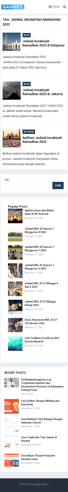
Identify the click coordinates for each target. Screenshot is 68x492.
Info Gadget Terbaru (38, 484)
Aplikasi (29, 131)
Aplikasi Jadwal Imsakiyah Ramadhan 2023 (42, 140)
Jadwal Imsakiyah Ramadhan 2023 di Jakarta (42, 92)
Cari (6, 179)
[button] (54, 7)
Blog (27, 35)
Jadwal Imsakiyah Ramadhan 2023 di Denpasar (43, 43)
